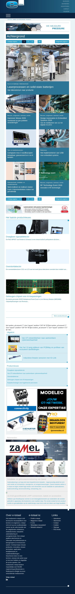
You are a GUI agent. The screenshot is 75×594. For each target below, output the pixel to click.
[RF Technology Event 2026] (54, 171)
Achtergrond (21, 19)
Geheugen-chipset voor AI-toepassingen (23, 296)
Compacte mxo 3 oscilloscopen (20, 153)
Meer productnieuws (60, 316)
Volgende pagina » (62, 41)
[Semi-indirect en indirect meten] (21, 171)
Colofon (66, 11)
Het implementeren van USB (51, 153)
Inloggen (66, 1)
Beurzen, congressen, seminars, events (18, 115)
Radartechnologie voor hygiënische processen (22, 383)
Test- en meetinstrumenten (15, 150)
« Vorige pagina (12, 41)
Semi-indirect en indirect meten (20, 187)
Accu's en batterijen (13, 84)
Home (14, 19)
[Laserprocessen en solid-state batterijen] (37, 63)
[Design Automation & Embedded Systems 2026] (54, 103)
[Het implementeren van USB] (54, 138)
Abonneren (65, 3)
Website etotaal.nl (36, 527)
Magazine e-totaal (36, 520)
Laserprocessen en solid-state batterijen (30, 86)
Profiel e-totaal (35, 518)
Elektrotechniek (23, 84)
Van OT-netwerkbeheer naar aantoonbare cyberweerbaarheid (27, 373)
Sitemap (56, 527)
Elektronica (43, 150)
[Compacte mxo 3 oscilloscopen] (21, 138)
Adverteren (65, 6)
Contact (66, 9)
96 (39, 41)
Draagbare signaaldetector (17, 237)
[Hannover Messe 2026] (21, 103)
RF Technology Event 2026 (51, 185)
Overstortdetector (13, 266)
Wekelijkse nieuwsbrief (38, 525)
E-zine (33, 523)
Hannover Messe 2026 (16, 118)
